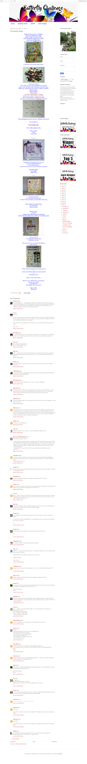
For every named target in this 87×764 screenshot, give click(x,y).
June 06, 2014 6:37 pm (18, 579)
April (64, 229)
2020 (63, 193)
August (64, 214)
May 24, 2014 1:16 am (18, 383)
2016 (63, 201)
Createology (16, 371)
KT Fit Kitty (15, 332)
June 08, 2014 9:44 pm (18, 616)
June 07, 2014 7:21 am (18, 592)
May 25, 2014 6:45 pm (18, 424)
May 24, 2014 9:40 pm (18, 394)
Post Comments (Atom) (21, 743)
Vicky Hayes (16, 455)
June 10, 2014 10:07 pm (18, 660)
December (65, 206)
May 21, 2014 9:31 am (18, 308)
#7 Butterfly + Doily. (67, 224)
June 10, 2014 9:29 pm (18, 651)
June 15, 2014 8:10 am (18, 736)
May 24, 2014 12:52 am (18, 376)
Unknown (15, 407)
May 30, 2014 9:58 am (18, 480)
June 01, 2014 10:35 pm (18, 544)
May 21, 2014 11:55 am (18, 328)
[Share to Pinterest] (29, 293)
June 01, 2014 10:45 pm (18, 561)
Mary (14, 351)
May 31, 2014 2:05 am (18, 499)
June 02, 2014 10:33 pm (18, 571)
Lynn (14, 342)
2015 (63, 203)
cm (14, 493)
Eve (14, 678)
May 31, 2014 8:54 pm (18, 509)
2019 (63, 195)
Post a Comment (15, 738)
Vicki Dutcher (16, 380)
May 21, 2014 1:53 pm (18, 337)
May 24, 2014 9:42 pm (18, 403)
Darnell (14, 731)
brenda (14, 513)
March (64, 230)
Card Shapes (42, 24)
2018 (63, 197)
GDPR (33, 24)
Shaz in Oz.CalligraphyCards (19, 436)
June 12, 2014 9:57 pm (18, 695)
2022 (63, 190)
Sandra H (15, 301)
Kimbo (14, 361)
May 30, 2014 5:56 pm (18, 489)
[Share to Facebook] (28, 293)
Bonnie (15, 690)
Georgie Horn (16, 541)
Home (13, 24)
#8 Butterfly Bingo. (66, 221)
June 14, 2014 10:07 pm (18, 703)
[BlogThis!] (25, 293)
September (65, 212)
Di (13, 312)
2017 (63, 199)
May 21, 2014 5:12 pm (18, 347)
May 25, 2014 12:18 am (18, 416)
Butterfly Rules (22, 24)
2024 (63, 186)
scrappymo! (16, 566)
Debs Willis (15, 644)
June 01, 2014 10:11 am (18, 525)
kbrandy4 (15, 476)
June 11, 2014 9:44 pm (18, 686)
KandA (14, 467)
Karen (14, 583)
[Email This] (24, 293)
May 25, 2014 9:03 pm (18, 432)
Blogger (60, 753)
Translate (70, 81)
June (64, 217)
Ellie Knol (15, 388)
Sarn (14, 549)
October (65, 210)
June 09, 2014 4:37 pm (18, 639)
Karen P (15, 575)
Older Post (54, 741)
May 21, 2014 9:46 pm (18, 357)
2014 (63, 204)
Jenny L (15, 628)
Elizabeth (15, 596)
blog (37, 240)
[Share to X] (27, 293)
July (64, 215)
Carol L (15, 484)
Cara (14, 607)
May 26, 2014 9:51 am (18, 463)
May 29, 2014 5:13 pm (18, 472)
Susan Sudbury (16, 620)
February (65, 232)
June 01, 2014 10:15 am (18, 536)
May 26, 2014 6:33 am (18, 451)
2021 (63, 191)
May (64, 219)
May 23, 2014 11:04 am (18, 366)
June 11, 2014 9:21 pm (18, 674)
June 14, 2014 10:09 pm (18, 715)
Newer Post (12, 741)
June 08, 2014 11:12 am (18, 602)
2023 (63, 188)
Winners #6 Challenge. (67, 226)
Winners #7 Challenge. (67, 223)
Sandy (14, 421)
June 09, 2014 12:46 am (18, 623)
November (65, 208)
